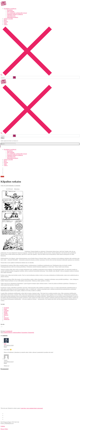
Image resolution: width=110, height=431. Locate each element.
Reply (5, 346)
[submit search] (14, 77)
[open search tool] (26, 75)
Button (2, 176)
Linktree (3, 426)
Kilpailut (11, 185)
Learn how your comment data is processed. (32, 408)
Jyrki (2, 185)
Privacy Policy (4, 429)
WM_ (5, 344)
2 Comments (16, 185)
